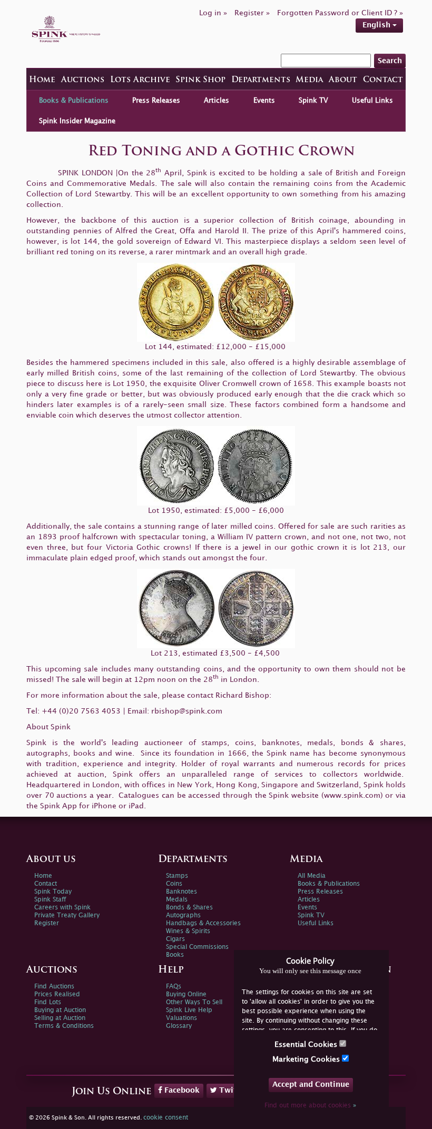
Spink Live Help (189, 1010)
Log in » (213, 12)
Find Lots (47, 1002)
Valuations (181, 1018)
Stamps (177, 876)
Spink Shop (200, 80)
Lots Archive (140, 80)
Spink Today (53, 892)
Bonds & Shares (189, 907)
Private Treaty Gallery (67, 915)
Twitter (232, 1090)
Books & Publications (74, 100)
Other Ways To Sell (194, 1002)
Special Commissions (197, 947)
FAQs (173, 986)
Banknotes (181, 892)
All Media (312, 876)
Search (390, 60)
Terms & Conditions (64, 1026)
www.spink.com (352, 795)
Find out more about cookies (310, 1105)
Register (46, 923)
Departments (260, 80)
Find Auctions (54, 986)
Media (309, 80)
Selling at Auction (59, 1018)
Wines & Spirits (188, 931)
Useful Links (372, 100)
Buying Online (186, 994)
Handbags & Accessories (203, 923)
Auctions (82, 80)
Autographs (183, 915)
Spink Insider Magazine (77, 121)
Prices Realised (57, 994)
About (343, 80)
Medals (177, 900)
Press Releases (156, 100)
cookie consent (165, 1118)
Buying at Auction (60, 1010)
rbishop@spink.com (186, 711)
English (377, 25)
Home (42, 80)
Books (175, 955)
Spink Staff (50, 900)
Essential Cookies (306, 1044)
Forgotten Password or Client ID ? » (340, 12)
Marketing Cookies (307, 1059)
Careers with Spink (62, 907)
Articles (216, 100)
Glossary (179, 1026)
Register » (252, 12)
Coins (174, 884)
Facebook (181, 1090)
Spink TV (313, 100)
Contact (383, 80)
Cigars (175, 939)
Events (264, 100)
